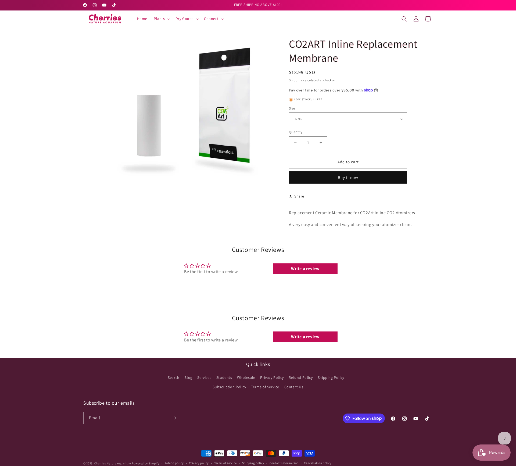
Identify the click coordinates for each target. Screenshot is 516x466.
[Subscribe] (174, 418)
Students (224, 377)
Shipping (296, 80)
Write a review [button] (305, 268)
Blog (188, 377)
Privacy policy (199, 463)
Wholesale (246, 377)
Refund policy (174, 463)
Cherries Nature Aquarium (112, 463)
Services (204, 377)
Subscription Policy (229, 386)
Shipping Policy (331, 377)
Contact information (284, 463)
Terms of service (225, 463)
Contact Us (293, 386)
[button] (161, 18)
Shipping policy (253, 463)
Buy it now (348, 177)
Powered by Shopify (145, 463)
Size (292, 108)
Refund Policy (301, 377)
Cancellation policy (317, 463)
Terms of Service (265, 386)
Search (174, 377)
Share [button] (299, 196)
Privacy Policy (272, 377)
